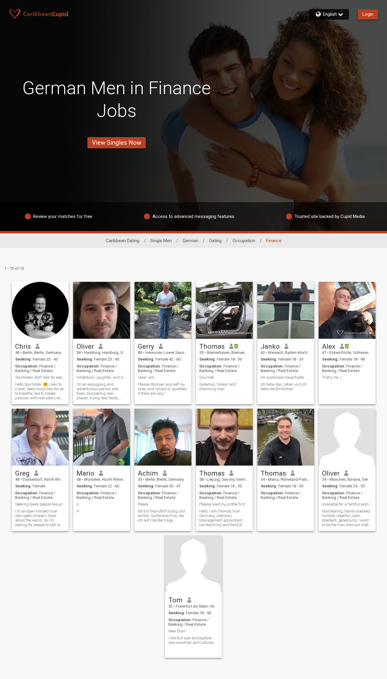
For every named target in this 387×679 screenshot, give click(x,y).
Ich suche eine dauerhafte (283, 377)
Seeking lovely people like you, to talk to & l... (40, 504)
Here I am (146, 377)
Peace (143, 504)
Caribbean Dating (122, 240)
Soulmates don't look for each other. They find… (40, 377)
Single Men (161, 240)
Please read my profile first (222, 504)
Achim (148, 473)
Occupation (244, 240)
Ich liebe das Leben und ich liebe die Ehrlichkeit (284, 386)
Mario (85, 473)
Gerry (146, 346)
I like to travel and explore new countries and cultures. (191, 640)
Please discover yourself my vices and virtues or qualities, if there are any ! (162, 389)
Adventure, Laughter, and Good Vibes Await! (101, 377)
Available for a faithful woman (347, 504)
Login (368, 14)
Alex (328, 346)
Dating (215, 240)
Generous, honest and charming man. (217, 386)
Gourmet (206, 377)
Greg (22, 473)
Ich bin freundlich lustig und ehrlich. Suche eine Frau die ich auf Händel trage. (161, 515)
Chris (23, 346)
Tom (175, 600)
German (190, 240)
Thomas (212, 346)
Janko (270, 346)
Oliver (85, 346)
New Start (177, 631)
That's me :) (332, 377)
